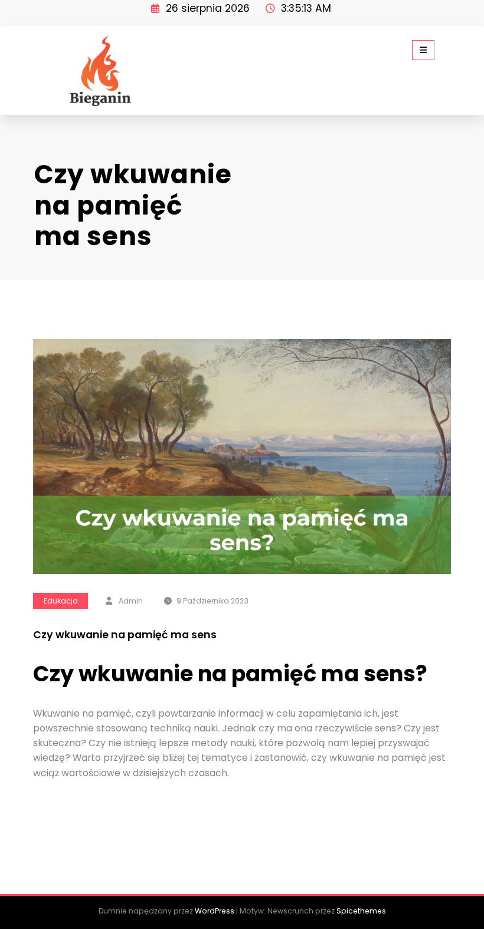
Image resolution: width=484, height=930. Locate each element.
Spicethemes (361, 911)
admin (131, 601)
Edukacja (61, 601)
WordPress (214, 911)
